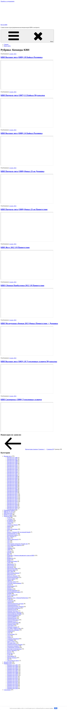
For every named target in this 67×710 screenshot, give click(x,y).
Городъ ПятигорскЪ (12, 539)
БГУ (8, 530)
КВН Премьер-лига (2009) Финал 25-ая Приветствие (24, 209)
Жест (8, 554)
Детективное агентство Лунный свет (17, 543)
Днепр (9, 546)
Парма (9, 587)
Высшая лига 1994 (12, 469)
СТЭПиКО (10, 640)
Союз (8, 635)
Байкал (9, 526)
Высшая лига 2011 (12, 494)
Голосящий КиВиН (9, 510)
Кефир (9, 560)
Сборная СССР (11, 621)
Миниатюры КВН (12, 568)
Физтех (9, 651)
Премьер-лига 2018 (12, 685)
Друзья (9, 551)
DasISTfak (10, 522)
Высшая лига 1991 (12, 465)
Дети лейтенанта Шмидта (14, 545)
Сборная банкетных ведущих (15, 603)
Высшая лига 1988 (12, 460)
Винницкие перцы (12, 535)
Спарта (9, 637)
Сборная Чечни (11, 624)
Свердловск (10, 625)
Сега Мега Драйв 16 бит (14, 628)
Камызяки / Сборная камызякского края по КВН (20, 555)
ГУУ (8, 541)
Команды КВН (8, 516)
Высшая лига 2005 (12, 485)
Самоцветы (10, 600)
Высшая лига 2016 (12, 501)
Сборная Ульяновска (13, 622)
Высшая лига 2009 (12, 491)
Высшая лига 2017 (12, 503)
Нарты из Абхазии (12, 576)
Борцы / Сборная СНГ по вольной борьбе (18, 532)
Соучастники (11, 634)
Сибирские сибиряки (13, 630)
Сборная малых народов (14, 612)
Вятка (8, 538)
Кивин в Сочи (8, 514)
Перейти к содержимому (7, 1)
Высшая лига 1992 (12, 466)
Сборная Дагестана (12, 611)
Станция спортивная (13, 638)
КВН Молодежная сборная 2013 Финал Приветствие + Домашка (29, 323)
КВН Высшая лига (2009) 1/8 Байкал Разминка (21, 57)
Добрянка (10, 548)
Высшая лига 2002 (12, 481)
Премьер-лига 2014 (12, 681)
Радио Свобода (11, 595)
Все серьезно (10, 536)
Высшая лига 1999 (12, 476)
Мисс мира (10, 571)
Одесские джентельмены (14, 583)
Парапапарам (11, 586)
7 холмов (9, 519)
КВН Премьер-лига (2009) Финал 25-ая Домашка (22, 171)
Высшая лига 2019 (12, 505)
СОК (8, 633)
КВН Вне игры (8, 513)
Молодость (10, 574)
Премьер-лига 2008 (12, 672)
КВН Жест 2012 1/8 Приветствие (15, 247)
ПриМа (9, 593)
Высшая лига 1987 (12, 459)
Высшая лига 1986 (12, 457)
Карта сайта (7, 46)
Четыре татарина (12, 657)
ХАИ (8, 654)
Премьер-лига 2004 (12, 666)
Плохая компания (12, 590)
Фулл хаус (10, 653)
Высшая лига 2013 (12, 497)
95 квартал (10, 520)
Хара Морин (10, 656)
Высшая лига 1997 (12, 473)
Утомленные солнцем (13, 647)
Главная (6, 44)
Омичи (9, 584)
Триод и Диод (11, 641)
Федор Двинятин (12, 650)
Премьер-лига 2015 (12, 682)
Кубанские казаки (12, 561)
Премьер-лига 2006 (12, 669)
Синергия (10, 631)
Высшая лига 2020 (12, 507)
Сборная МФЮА (12, 616)
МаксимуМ (10, 564)
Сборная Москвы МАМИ (14, 614)
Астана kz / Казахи (12, 524)
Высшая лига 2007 (12, 488)
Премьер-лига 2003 (12, 665)
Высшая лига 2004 (12, 484)
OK (56, 708)
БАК (8, 527)
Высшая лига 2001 (12, 479)
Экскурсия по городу (13, 660)
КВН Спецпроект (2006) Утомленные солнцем (21, 399)
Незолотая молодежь (13, 577)
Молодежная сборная (13, 573)
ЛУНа (9, 562)
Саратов (9, 602)
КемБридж (10, 558)
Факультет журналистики (14, 649)
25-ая (8, 517)
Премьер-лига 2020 (12, 688)
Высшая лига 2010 (12, 492)
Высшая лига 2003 (12, 482)
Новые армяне (11, 578)
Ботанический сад (12, 533)
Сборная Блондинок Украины (15, 606)
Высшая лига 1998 (12, 475)
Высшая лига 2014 (12, 498)
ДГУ (8, 542)
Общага (9, 580)
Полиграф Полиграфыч (13, 592)
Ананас (9, 523)
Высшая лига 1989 (12, 462)
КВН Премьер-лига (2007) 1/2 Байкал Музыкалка (23, 95)
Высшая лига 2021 (12, 508)
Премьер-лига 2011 (12, 676)
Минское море (11, 570)
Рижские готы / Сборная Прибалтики (17, 597)
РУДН (9, 599)
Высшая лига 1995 (12, 470)
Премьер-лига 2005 (12, 668)
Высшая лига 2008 (12, 489)
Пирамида (10, 589)
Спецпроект (7, 689)
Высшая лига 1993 (12, 468)
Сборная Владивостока (13, 608)
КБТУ (9, 557)
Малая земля (10, 565)
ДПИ (8, 549)
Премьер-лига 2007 (12, 670)
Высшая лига (7, 456)
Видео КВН (4, 24)
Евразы (9, 552)
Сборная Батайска (12, 605)
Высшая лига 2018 (12, 504)
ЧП (8, 659)
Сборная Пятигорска (13, 619)
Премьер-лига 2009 (12, 673)
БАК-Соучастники (12, 529)
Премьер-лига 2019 (12, 687)
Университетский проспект (15, 644)
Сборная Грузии (11, 609)
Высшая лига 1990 (12, 463)
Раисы (9, 596)
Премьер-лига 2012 (12, 678)
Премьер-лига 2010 (12, 675)
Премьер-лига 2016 (12, 684)
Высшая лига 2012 (12, 495)
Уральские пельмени (13, 646)
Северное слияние (12, 627)
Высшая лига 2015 (12, 500)
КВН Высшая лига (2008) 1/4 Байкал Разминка (21, 133)
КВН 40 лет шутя (9, 511)
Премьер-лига (8, 663)
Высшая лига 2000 (12, 478)
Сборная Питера (11, 618)
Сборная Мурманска (13, 615)
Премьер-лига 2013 (12, 679)
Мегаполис (10, 567)
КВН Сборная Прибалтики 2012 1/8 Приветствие (22, 285)
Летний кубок (8, 662)
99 (50, 449)
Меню (51, 41)
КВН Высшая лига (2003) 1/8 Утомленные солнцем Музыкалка (29, 361)
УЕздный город (11, 643)
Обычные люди (11, 581)
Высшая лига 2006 (12, 487)
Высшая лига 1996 (12, 472)
